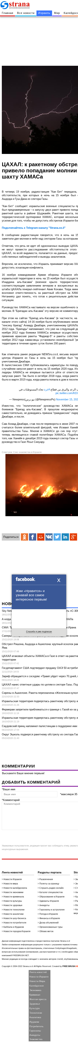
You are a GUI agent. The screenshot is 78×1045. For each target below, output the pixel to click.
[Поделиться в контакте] (49, 537)
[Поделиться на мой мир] (40, 537)
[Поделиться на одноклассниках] (24, 537)
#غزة (47, 389)
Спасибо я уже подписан (39, 631)
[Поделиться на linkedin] (65, 537)
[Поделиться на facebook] (32, 537)
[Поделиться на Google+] (73, 537)
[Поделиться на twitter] (57, 537)
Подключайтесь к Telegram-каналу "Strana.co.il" (33, 227)
